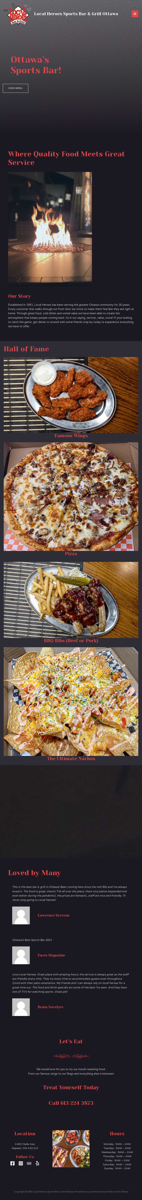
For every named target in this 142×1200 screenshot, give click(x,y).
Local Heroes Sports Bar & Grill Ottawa (76, 13)
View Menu (15, 88)
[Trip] (29, 1163)
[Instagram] (20, 1163)
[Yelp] (37, 1163)
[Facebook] (12, 1163)
